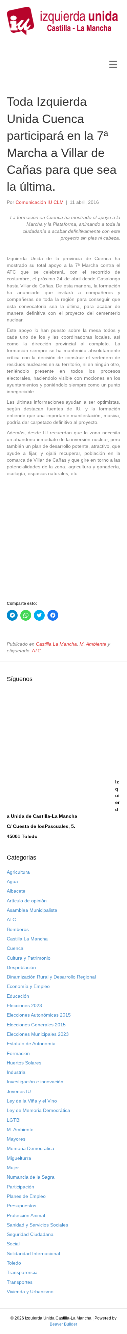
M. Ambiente (93, 644)
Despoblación (21, 967)
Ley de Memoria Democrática (38, 1110)
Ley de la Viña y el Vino (32, 1101)
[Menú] (113, 64)
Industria (16, 1072)
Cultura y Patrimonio (28, 958)
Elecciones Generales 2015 (36, 1024)
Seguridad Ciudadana (30, 1234)
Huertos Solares (24, 1062)
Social (13, 1243)
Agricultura (18, 872)
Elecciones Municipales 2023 (38, 1034)
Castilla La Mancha (56, 644)
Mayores (16, 1139)
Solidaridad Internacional (33, 1253)
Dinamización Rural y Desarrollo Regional (51, 977)
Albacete (16, 891)
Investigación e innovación (35, 1081)
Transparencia (22, 1272)
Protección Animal (26, 1215)
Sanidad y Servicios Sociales (37, 1225)
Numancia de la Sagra (31, 1177)
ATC (36, 650)
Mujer (13, 1167)
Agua (12, 881)
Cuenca (15, 948)
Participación (20, 1186)
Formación (18, 1053)
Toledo (14, 1263)
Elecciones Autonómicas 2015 (39, 1015)
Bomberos (18, 929)
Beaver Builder (63, 1324)
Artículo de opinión (27, 900)
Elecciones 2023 (24, 1005)
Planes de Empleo (26, 1196)
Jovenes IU (19, 1091)
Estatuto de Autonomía (31, 1043)
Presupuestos (21, 1205)
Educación (18, 996)
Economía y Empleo (28, 986)
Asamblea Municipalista (32, 910)
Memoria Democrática (30, 1148)
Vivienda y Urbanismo (30, 1291)
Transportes (20, 1282)
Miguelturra (19, 1158)
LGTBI (14, 1120)
